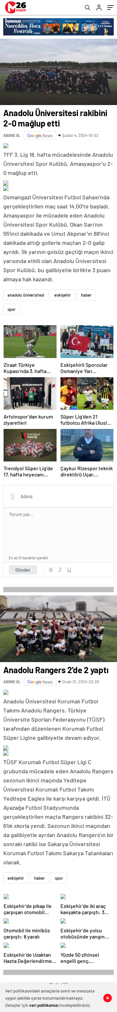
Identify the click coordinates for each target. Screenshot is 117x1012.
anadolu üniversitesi (25, 295)
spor (11, 309)
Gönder (23, 570)
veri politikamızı (43, 1005)
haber (86, 295)
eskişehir (62, 295)
